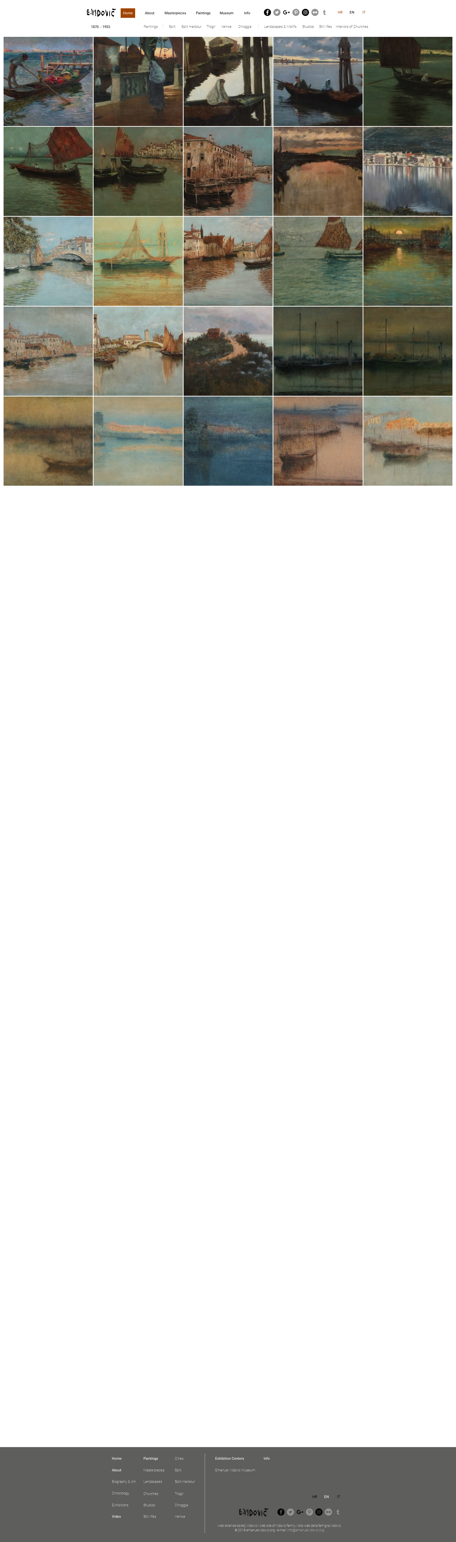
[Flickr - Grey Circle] (314, 12)
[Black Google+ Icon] (286, 12)
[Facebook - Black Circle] (267, 12)
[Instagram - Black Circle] (305, 12)
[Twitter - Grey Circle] (276, 12)
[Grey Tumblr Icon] (324, 12)
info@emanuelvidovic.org (305, 1530)
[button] (150, 26)
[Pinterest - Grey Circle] (295, 12)
